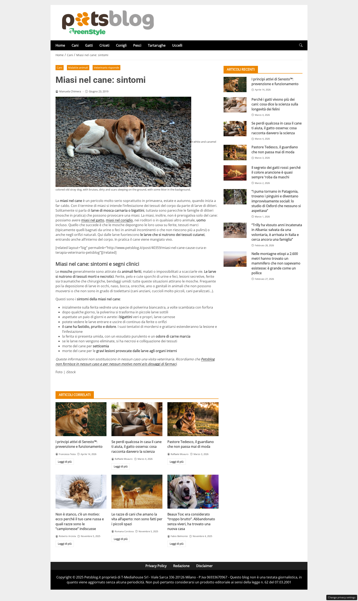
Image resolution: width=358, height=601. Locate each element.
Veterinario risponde (106, 67)
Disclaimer (204, 566)
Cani (75, 45)
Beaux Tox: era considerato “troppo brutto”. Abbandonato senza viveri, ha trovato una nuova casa (191, 521)
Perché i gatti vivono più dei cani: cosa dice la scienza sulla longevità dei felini (275, 104)
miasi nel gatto (92, 220)
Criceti (104, 45)
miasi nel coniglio (119, 220)
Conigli (121, 45)
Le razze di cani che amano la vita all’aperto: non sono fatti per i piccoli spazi (136, 519)
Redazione (181, 566)
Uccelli (177, 45)
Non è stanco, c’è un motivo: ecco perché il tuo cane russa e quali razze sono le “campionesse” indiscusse (80, 521)
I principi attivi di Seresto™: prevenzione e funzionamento (79, 444)
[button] (300, 45)
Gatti (89, 45)
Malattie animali (78, 67)
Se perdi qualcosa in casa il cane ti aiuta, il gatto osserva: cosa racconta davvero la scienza (136, 446)
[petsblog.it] (107, 22)
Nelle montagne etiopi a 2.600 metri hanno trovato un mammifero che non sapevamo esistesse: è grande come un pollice (276, 263)
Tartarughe (157, 45)
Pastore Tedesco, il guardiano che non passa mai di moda (190, 444)
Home (60, 45)
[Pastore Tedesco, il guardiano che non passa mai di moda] (192, 419)
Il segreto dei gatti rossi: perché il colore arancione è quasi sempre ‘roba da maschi (276, 172)
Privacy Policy (156, 566)
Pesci (137, 45)
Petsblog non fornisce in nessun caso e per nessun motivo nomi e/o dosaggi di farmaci (135, 361)
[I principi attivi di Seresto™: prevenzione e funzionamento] (81, 419)
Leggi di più (65, 461)
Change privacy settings (342, 597)
